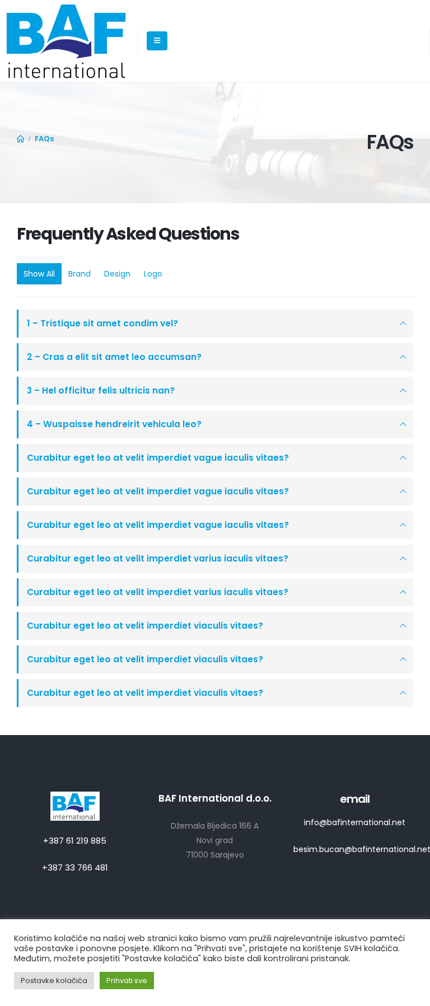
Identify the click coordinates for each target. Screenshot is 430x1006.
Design (117, 273)
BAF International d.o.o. (215, 798)
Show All (39, 273)
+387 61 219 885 (74, 840)
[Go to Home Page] (21, 139)
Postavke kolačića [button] (54, 980)
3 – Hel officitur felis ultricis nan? (101, 390)
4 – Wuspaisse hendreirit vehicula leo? (114, 424)
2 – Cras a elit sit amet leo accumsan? (114, 357)
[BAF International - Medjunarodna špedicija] (68, 41)
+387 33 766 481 (75, 867)
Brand (79, 273)
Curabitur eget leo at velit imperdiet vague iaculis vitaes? (158, 458)
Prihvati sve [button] (126, 980)
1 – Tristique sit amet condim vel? (102, 323)
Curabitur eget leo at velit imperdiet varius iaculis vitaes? (157, 558)
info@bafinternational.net (354, 822)
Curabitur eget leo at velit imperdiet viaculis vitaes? (145, 625)
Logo (153, 273)
